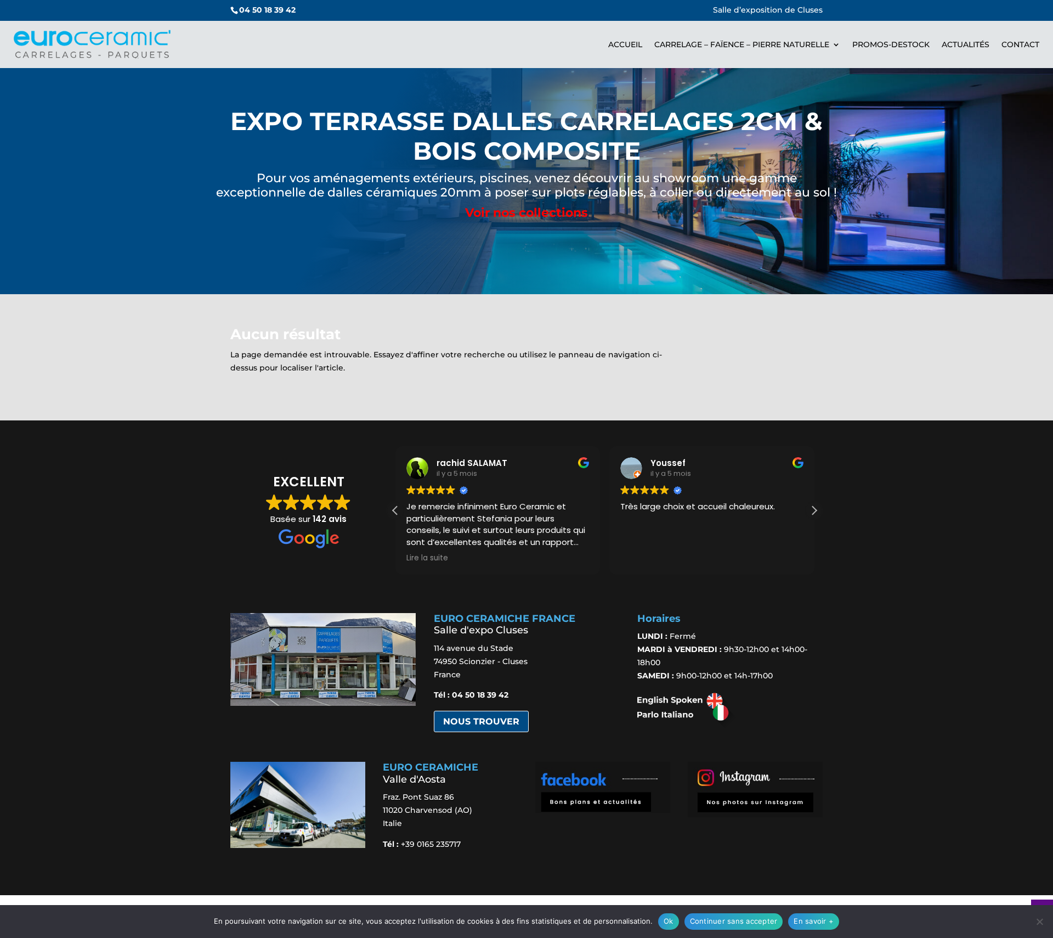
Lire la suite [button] (427, 558)
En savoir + (814, 921)
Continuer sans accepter (734, 921)
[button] (814, 510)
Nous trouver (481, 721)
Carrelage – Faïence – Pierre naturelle (741, 44)
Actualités (965, 44)
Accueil (625, 44)
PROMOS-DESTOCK (891, 44)
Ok (668, 921)
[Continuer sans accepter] (1039, 921)
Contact (1020, 44)
